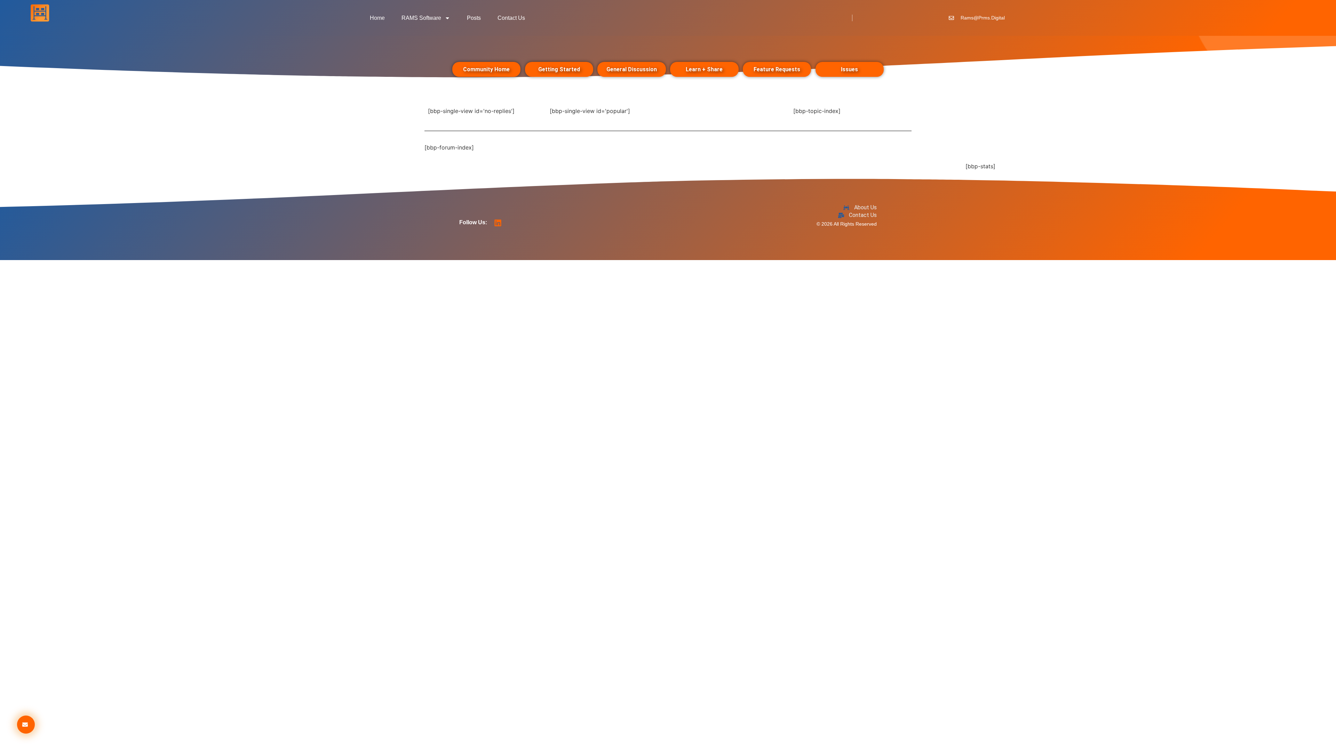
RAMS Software (421, 18)
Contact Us (511, 18)
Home (377, 18)
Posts (474, 18)
